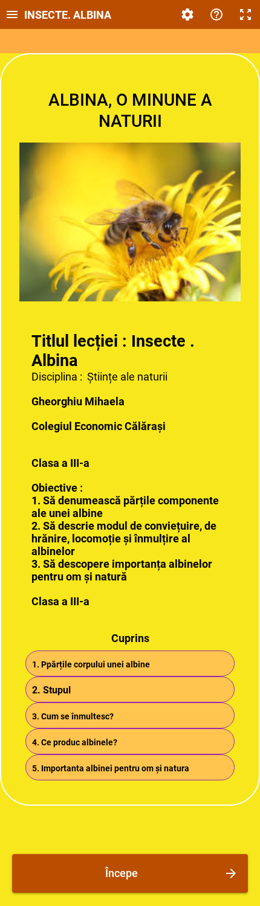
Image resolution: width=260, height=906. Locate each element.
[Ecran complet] (245, 14)
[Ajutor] (216, 14)
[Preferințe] (187, 14)
